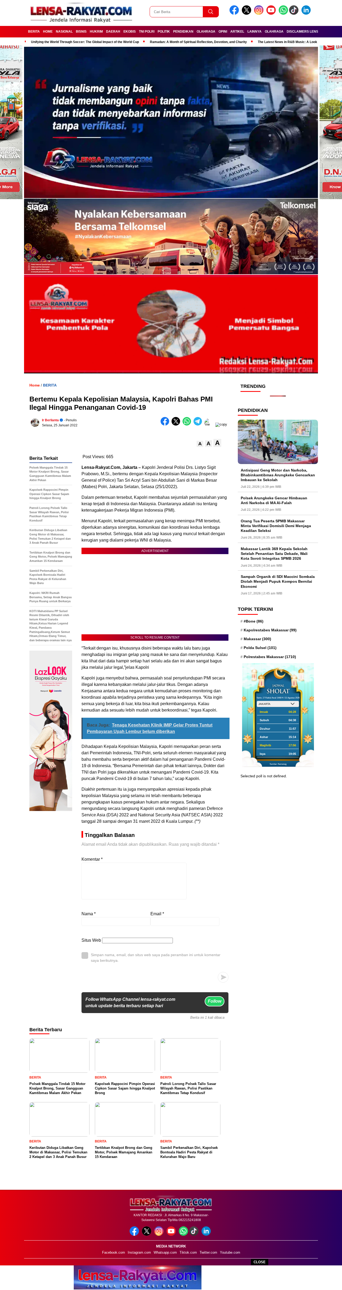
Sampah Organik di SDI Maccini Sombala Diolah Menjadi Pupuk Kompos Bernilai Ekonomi (278, 581)
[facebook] (235, 13)
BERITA (34, 31)
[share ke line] (209, 424)
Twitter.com (208, 1252)
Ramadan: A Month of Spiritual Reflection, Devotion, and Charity (198, 42)
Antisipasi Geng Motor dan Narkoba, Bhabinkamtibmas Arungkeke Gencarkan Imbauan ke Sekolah (278, 475)
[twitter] (247, 13)
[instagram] (259, 13)
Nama (88, 914)
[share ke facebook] (166, 424)
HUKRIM (96, 31)
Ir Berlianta (50, 420)
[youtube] (272, 13)
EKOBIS (129, 31)
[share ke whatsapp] (187, 424)
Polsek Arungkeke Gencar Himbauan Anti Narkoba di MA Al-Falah (274, 500)
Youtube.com (230, 1252)
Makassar (257, 639)
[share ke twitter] (177, 424)
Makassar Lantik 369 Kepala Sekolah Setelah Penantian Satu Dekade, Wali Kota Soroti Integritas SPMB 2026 (274, 553)
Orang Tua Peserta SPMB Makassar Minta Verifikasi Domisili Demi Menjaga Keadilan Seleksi (276, 525)
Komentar (92, 859)
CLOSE (260, 1262)
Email (157, 914)
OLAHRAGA (206, 31)
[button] (200, 444)
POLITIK (164, 31)
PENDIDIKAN (183, 31)
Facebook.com (113, 1252)
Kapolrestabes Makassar (270, 630)
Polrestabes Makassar (270, 656)
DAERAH (113, 31)
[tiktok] (294, 13)
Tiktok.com (188, 1252)
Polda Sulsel (260, 648)
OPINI (223, 31)
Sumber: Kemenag (278, 764)
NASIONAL (64, 31)
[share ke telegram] (198, 424)
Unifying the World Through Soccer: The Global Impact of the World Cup (85, 42)
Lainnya (254, 31)
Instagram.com (139, 1252)
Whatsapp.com (165, 1252)
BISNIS (81, 31)
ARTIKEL (237, 31)
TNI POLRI (146, 31)
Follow (214, 1001)
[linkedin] (307, 13)
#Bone (253, 621)
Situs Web (91, 940)
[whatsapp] (283, 13)
